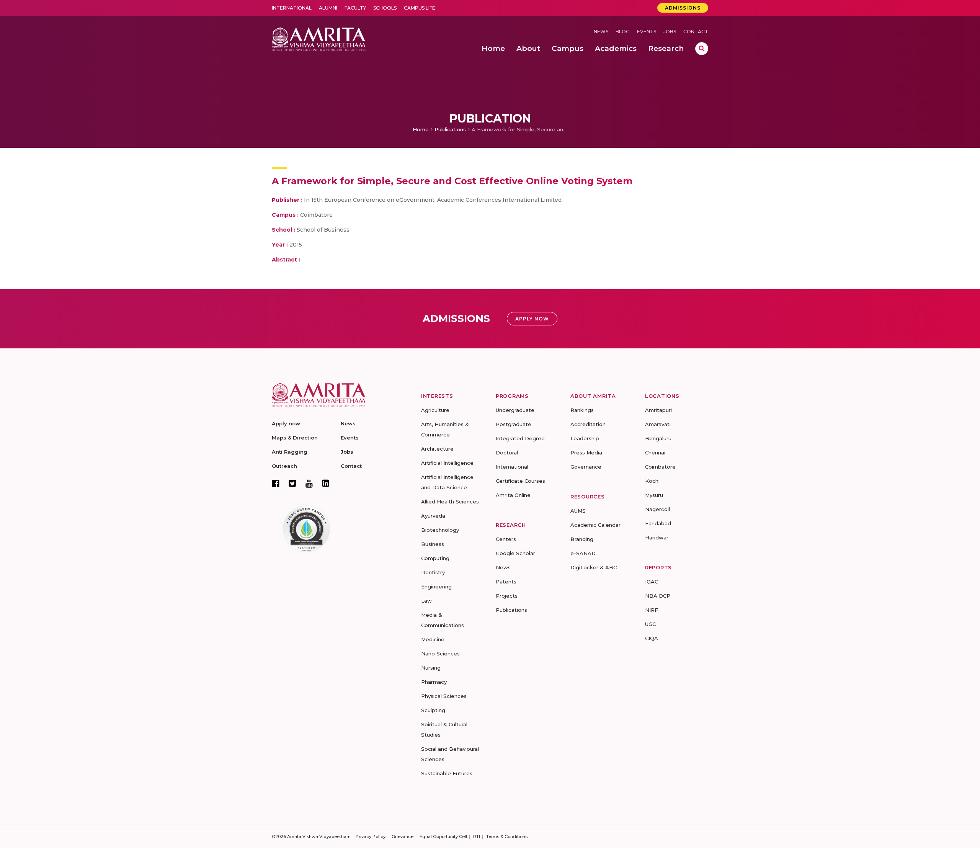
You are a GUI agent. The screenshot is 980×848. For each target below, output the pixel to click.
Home (421, 129)
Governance (585, 467)
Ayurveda (433, 516)
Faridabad (658, 523)
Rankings (582, 410)
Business (432, 544)
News (601, 31)
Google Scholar (515, 553)
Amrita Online (513, 495)
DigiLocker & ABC (593, 567)
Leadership (584, 438)
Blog (623, 31)
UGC (650, 624)
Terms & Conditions (507, 836)
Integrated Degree (520, 438)
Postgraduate (513, 424)
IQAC (651, 581)
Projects (507, 596)
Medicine (432, 639)
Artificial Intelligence (447, 463)
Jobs (669, 31)
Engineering (436, 586)
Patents (506, 581)
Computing (435, 558)
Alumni (328, 8)
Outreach (284, 466)
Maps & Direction (295, 438)
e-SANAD (583, 553)
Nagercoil (657, 509)
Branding (581, 539)
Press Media (586, 452)
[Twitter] (292, 483)
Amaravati (658, 424)
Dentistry (433, 572)
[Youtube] (309, 483)
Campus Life (419, 8)
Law (426, 601)
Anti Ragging (289, 452)
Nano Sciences (440, 653)
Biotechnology (440, 530)
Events (646, 31)
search (701, 48)
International (292, 8)
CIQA (651, 638)
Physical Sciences (444, 696)
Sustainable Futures (446, 773)
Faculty (355, 8)
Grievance (402, 836)
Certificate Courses (520, 481)
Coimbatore (660, 467)
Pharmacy (434, 682)
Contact (695, 31)
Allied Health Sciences (450, 501)
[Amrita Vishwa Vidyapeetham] (319, 38)
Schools (385, 8)
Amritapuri (658, 410)
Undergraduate (515, 410)
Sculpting (433, 710)
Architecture (437, 449)
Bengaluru (658, 438)
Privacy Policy (370, 836)
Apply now (286, 423)
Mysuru (654, 495)
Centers (506, 539)
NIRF (651, 610)
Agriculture (435, 410)
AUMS (578, 511)
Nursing (431, 668)
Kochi (652, 481)
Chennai (655, 452)
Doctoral (507, 452)
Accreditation (588, 424)
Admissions (683, 8)
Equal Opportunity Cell (443, 836)
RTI (476, 836)
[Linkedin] (326, 483)
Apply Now (532, 319)
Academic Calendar (595, 525)
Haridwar (656, 537)
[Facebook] (275, 483)
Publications (450, 129)
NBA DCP (657, 596)
